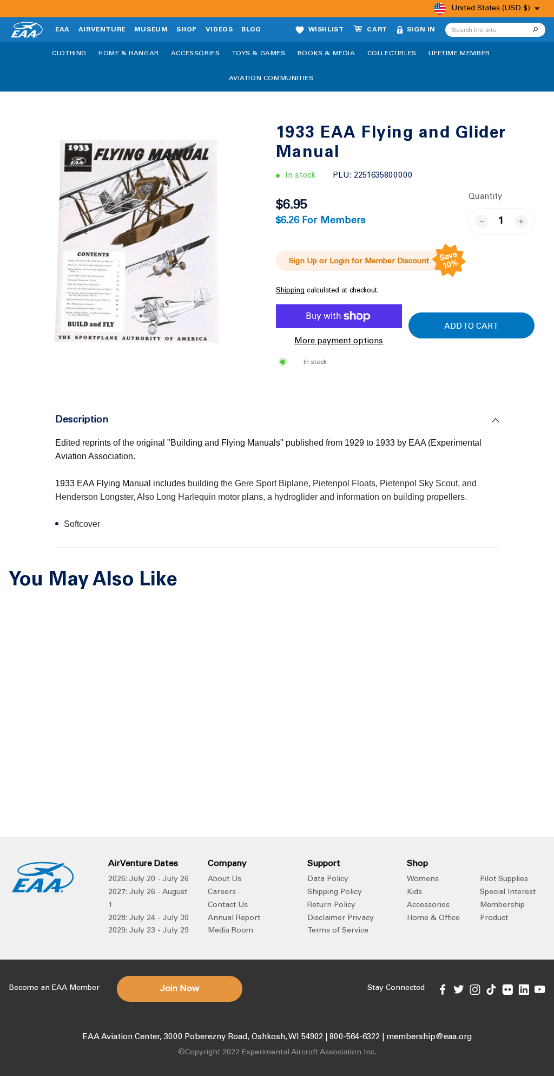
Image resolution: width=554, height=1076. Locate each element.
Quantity (485, 197)
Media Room (230, 931)
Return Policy (331, 905)
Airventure (102, 30)
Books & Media (326, 53)
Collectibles (392, 53)
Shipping (290, 291)
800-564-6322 (354, 1037)
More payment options (338, 341)
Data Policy (327, 879)
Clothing (69, 53)
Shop (186, 30)
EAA (62, 30)
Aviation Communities (271, 78)
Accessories (195, 53)
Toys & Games (259, 53)
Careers (222, 892)
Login (339, 261)
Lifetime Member (459, 53)
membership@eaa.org (429, 1037)
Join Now (179, 988)
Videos (219, 30)
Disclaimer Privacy (340, 918)
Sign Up (303, 261)
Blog (251, 30)
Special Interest (508, 892)
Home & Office (433, 918)
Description (82, 420)
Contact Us (228, 905)
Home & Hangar (128, 53)
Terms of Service (337, 931)
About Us (224, 879)
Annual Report (234, 918)
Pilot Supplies (504, 879)
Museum (151, 30)
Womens (423, 879)
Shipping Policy (334, 892)
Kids (414, 892)
